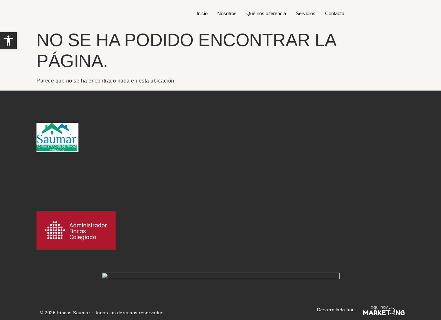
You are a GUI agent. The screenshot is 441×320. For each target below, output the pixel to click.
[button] (8, 40)
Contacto (334, 13)
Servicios (305, 13)
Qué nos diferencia (266, 13)
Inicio (202, 13)
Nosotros (227, 13)
